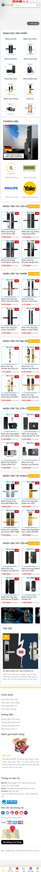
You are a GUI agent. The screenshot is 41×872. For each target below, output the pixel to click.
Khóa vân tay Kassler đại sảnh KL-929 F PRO (30, 367)
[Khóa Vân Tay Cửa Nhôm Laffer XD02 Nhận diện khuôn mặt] (31, 316)
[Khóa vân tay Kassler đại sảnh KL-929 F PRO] (31, 355)
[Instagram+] (12, 813)
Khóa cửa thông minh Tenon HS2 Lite (10, 261)
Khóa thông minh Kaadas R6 (29, 598)
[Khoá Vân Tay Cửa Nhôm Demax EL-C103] (10, 316)
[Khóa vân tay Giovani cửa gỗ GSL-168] (31, 249)
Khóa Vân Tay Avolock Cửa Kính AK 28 (10, 569)
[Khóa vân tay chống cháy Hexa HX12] (31, 221)
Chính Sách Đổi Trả (9, 706)
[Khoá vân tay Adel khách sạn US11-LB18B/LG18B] (31, 490)
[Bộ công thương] (9, 802)
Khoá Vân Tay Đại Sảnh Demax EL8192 (9, 396)
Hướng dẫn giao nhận (10, 725)
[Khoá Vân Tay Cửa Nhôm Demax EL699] (10, 288)
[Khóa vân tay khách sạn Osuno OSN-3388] (10, 519)
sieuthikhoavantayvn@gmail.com (21, 788)
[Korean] (23, 1)
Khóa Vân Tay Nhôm (15, 273)
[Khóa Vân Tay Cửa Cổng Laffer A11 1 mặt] (10, 451)
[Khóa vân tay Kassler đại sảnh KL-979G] (10, 355)
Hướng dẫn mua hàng (10, 719)
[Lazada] (26, 813)
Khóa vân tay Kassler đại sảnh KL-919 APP (30, 396)
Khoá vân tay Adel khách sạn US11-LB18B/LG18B (29, 502)
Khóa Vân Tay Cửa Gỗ (16, 206)
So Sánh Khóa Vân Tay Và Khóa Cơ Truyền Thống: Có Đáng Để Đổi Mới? (18, 671)
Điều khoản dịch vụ (9, 729)
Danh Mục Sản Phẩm (15, 33)
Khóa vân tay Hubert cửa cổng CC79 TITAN (10, 435)
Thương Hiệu (10, 121)
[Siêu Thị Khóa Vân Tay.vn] (7, 4)
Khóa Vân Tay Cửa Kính (17, 543)
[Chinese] (20, 1)
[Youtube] (16, 813)
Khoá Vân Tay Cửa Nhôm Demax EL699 (9, 300)
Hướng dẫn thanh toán (10, 722)
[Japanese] (27, 1)
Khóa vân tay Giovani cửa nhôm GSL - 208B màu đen (30, 300)
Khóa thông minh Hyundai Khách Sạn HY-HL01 (9, 502)
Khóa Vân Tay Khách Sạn (18, 475)
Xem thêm (33, 206)
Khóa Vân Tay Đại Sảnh (17, 341)
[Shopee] (21, 813)
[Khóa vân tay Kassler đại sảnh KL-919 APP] (31, 384)
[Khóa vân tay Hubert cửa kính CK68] (31, 557)
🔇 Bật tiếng (33, 23)
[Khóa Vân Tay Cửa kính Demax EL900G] (10, 586)
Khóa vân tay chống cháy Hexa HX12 (30, 232)
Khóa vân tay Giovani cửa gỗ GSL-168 (30, 261)
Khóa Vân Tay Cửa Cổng (17, 408)
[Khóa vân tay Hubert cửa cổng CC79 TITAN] (10, 423)
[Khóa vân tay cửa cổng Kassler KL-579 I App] (31, 423)
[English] (17, 1)
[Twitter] (7, 813)
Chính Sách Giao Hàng (10, 702)
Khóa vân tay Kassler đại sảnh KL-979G (10, 367)
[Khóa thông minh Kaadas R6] (31, 586)
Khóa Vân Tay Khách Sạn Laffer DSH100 (30, 531)
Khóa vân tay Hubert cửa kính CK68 (31, 569)
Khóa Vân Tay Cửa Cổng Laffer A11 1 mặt (9, 463)
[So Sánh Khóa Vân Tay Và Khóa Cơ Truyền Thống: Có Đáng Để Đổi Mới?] (20, 651)
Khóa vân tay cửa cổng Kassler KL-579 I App (30, 435)
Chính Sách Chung (8, 709)
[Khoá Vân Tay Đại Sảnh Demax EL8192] (10, 384)
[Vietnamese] (14, 1)
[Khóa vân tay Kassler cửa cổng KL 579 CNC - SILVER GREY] (31, 451)
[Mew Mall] (17, 615)
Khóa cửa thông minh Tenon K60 (8, 232)
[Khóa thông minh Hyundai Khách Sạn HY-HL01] (10, 490)
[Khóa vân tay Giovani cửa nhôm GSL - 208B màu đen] (31, 288)
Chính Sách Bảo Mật (9, 699)
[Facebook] (3, 813)
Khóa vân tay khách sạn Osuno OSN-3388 (10, 531)
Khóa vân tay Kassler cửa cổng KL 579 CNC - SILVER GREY (30, 463)
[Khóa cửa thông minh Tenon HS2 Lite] (10, 249)
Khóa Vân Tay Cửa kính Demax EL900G (9, 598)
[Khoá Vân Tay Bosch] (20, 142)
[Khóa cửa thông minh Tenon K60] (10, 221)
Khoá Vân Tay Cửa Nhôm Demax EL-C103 (9, 328)
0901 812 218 (13, 791)
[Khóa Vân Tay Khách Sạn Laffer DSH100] (31, 519)
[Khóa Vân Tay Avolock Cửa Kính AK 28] (10, 557)
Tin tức (7, 628)
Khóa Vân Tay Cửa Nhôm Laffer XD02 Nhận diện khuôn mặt (30, 328)
